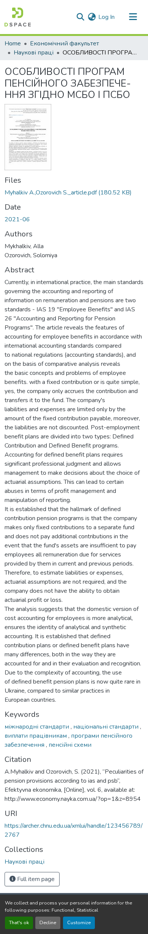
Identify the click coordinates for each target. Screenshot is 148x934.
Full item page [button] (35, 879)
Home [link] (13, 43)
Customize (79, 922)
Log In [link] (106, 17)
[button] (18, 17)
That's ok (19, 922)
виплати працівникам (36, 736)
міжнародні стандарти (38, 727)
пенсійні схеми (70, 745)
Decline (47, 922)
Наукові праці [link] (34, 52)
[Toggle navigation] (132, 17)
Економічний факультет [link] (64, 43)
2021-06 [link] (17, 219)
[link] (74, 192)
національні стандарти (106, 727)
